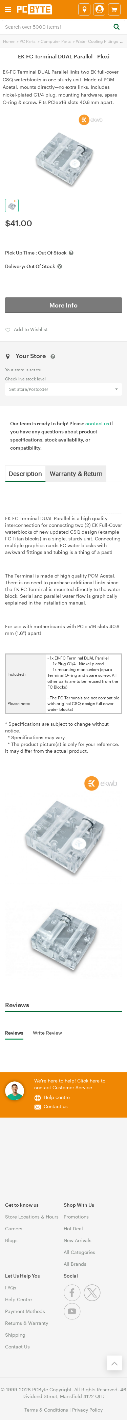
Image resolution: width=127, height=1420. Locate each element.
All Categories (79, 1252)
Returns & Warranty (26, 1323)
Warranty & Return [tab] (76, 473)
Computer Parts (56, 41)
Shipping (15, 1335)
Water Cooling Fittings (97, 41)
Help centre (57, 1097)
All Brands (75, 1264)
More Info (63, 305)
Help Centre (18, 1299)
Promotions (76, 1217)
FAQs (10, 1287)
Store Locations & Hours (32, 1217)
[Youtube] (73, 1318)
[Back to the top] (114, 1363)
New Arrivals (77, 1240)
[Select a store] (84, 9)
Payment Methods (25, 1311)
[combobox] (63, 26)
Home (9, 41)
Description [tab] (25, 473)
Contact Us (17, 1346)
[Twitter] (93, 1299)
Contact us (56, 1106)
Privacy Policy (87, 1410)
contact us (97, 423)
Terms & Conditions (46, 1410)
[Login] (99, 9)
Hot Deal (73, 1228)
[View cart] (114, 9)
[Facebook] (74, 1299)
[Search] (116, 27)
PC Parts (28, 41)
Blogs (11, 1240)
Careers (13, 1228)
